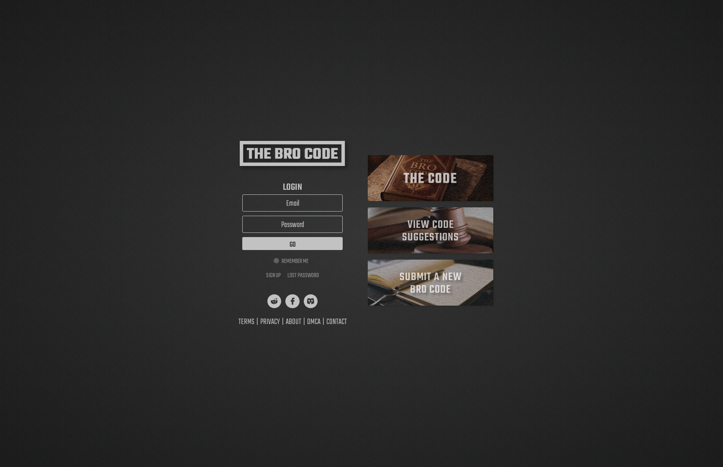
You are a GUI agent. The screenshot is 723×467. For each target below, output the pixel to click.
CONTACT (336, 322)
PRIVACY (270, 322)
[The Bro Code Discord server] (311, 301)
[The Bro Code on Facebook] (292, 301)
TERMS (246, 322)
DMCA (313, 322)
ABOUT (293, 322)
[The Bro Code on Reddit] (274, 301)
